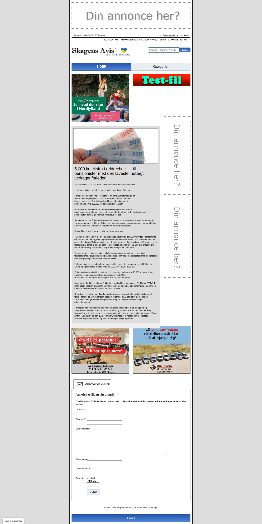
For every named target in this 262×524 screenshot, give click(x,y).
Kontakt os (111, 40)
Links (131, 518)
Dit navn (80, 409)
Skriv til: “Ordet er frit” (175, 40)
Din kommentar (83, 429)
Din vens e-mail (83, 468)
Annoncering (129, 40)
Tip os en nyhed (148, 40)
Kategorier (161, 66)
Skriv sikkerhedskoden (87, 478)
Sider (101, 66)
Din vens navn (83, 459)
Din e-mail (81, 419)
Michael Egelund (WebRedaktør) (120, 184)
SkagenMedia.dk (170, 35)
